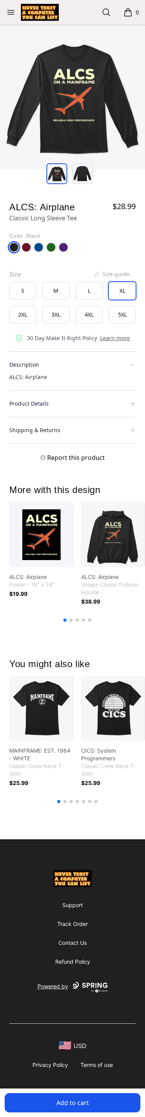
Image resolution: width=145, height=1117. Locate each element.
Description (24, 364)
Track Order (72, 924)
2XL (22, 314)
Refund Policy (72, 961)
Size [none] (15, 274)
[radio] (22, 291)
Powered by (53, 986)
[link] (41, 535)
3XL (55, 314)
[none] (111, 274)
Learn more (115, 338)
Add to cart (72, 1103)
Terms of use (96, 1065)
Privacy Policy (50, 1065)
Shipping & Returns (34, 430)
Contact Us (72, 942)
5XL (122, 314)
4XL (89, 314)
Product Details (29, 403)
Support (72, 905)
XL (122, 290)
